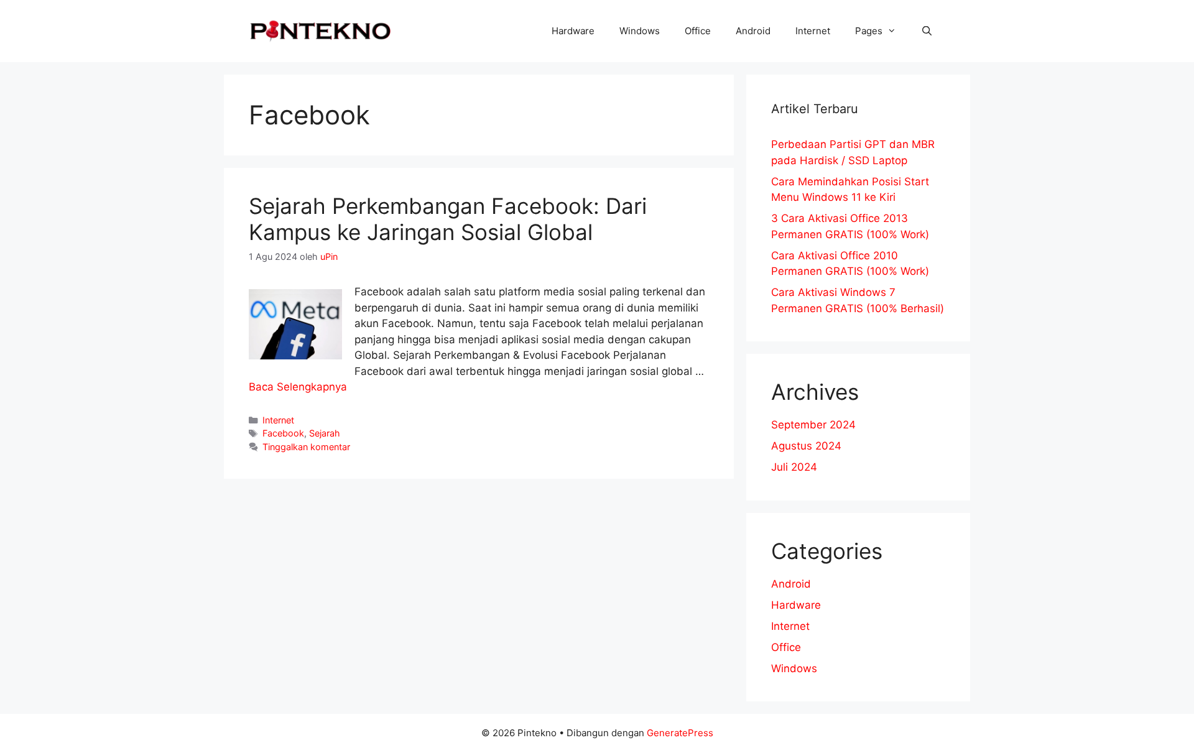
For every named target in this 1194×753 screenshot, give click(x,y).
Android (753, 31)
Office (698, 31)
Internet (812, 31)
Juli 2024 (794, 467)
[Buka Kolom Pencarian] (927, 31)
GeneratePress (680, 733)
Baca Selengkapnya (298, 387)
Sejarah (324, 433)
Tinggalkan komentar (306, 446)
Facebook (283, 433)
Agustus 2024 (806, 446)
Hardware (573, 31)
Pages (868, 31)
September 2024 (813, 424)
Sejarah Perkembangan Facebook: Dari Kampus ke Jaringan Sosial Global (448, 219)
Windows (639, 31)
